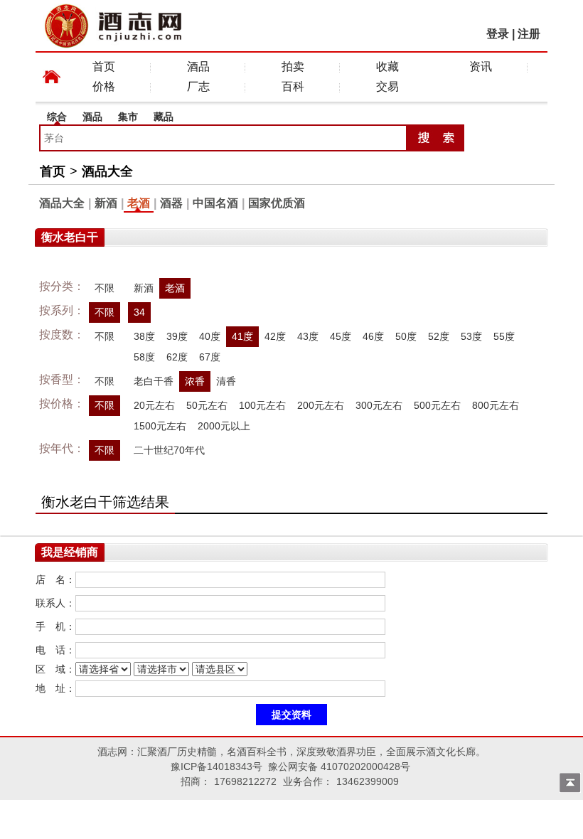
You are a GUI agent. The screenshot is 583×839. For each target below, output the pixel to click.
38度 (144, 336)
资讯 (480, 66)
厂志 (198, 86)
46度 (373, 336)
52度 (438, 336)
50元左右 (207, 405)
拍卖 (293, 66)
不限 (104, 288)
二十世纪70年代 (169, 450)
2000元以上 (224, 426)
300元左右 (378, 405)
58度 (144, 357)
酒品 (198, 66)
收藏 (387, 66)
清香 (226, 381)
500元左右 (437, 405)
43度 (308, 336)
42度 (275, 336)
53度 (471, 336)
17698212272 (245, 781)
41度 (242, 336)
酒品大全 (107, 171)
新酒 (106, 203)
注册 (529, 34)
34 (139, 312)
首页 (103, 66)
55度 (504, 336)
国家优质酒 (276, 203)
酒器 (171, 203)
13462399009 (367, 781)
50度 (406, 336)
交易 (387, 86)
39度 (177, 336)
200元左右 (320, 405)
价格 (103, 86)
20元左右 (154, 405)
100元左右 (262, 405)
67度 (209, 357)
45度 (340, 336)
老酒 (138, 203)
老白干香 (153, 381)
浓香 (195, 381)
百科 (293, 86)
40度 (209, 336)
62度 (177, 357)
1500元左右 (160, 426)
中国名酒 (215, 203)
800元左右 (495, 405)
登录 (497, 34)
